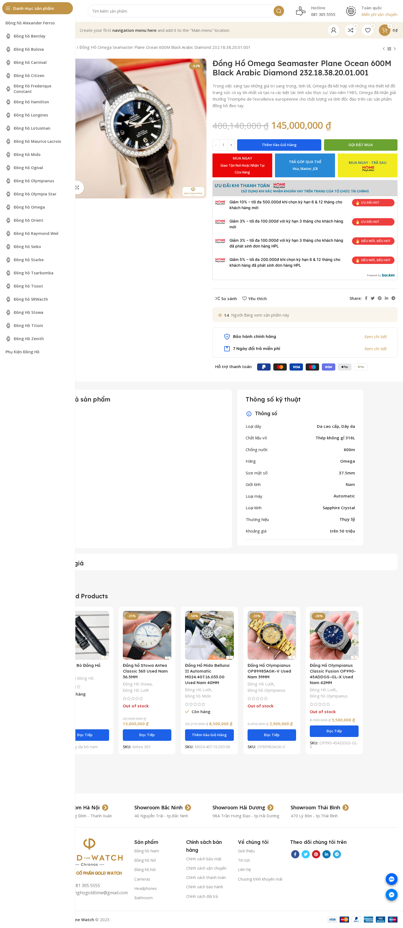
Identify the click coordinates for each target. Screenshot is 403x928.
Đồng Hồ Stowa (137, 684)
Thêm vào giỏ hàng (279, 144)
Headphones (145, 888)
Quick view (105, 632)
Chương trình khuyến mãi (260, 879)
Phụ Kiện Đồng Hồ (77, 678)
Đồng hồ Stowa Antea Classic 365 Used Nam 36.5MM (145, 671)
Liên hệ (244, 869)
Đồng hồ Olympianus (266, 690)
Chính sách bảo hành (204, 886)
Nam (350, 484)
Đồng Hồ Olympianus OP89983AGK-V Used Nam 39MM (269, 671)
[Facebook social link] (366, 298)
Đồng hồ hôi (145, 869)
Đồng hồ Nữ (145, 860)
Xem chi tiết (375, 336)
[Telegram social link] (393, 298)
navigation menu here (134, 30)
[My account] (333, 30)
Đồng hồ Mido (198, 696)
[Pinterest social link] (379, 298)
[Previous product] (384, 49)
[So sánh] (105, 620)
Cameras (142, 879)
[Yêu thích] (105, 644)
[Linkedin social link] (386, 298)
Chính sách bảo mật (204, 858)
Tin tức (244, 860)
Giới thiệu (246, 850)
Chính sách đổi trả (202, 896)
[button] (209, 735)
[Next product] (395, 49)
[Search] (279, 11)
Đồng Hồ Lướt (136, 690)
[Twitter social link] (372, 298)
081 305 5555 (323, 14)
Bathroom (143, 897)
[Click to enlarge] (77, 187)
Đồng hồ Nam (146, 850)
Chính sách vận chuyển (206, 868)
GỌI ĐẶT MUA (360, 144)
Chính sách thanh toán (206, 877)
